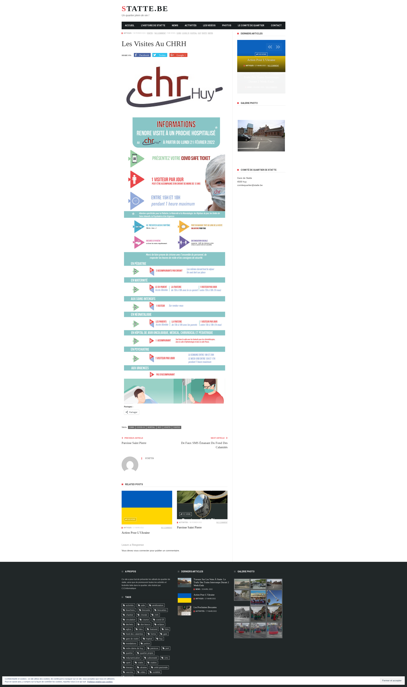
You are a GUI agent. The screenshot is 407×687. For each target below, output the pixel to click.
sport (128, 662)
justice (147, 643)
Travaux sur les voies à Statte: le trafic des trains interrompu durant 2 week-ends (211, 582)
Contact (276, 25)
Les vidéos (209, 25)
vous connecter (141, 550)
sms (166, 658)
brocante (146, 610)
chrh (179, 33)
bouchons (130, 610)
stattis (150, 33)
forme (153, 634)
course (146, 619)
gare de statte (132, 639)
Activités (190, 25)
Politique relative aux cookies (100, 682)
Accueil (129, 25)
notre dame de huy (134, 648)
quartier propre (146, 653)
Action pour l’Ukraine (136, 532)
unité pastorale (161, 667)
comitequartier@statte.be (250, 185)
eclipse (160, 624)
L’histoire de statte (153, 25)
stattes (153, 662)
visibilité (156, 672)
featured (153, 629)
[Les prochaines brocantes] (184, 610)
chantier (129, 615)
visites (210, 33)
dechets (129, 624)
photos (226, 25)
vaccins (129, 672)
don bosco (145, 624)
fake (141, 629)
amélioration (157, 605)
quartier (129, 653)
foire (167, 629)
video (142, 672)
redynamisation (133, 658)
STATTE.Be (142, 8)
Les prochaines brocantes (205, 607)
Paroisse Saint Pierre (189, 527)
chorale (144, 615)
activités (130, 605)
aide (143, 605)
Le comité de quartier (251, 25)
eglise (128, 629)
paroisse (154, 648)
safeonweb (152, 658)
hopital (193, 33)
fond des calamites (134, 634)
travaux (129, 667)
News (175, 25)
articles (127, 33)
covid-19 (185, 33)
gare (165, 634)
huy (199, 33)
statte (204, 33)
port (167, 648)
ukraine (143, 667)
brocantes (161, 610)
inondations (131, 643)
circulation (130, 619)
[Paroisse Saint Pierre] (202, 505)
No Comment (160, 33)
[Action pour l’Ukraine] (147, 507)
